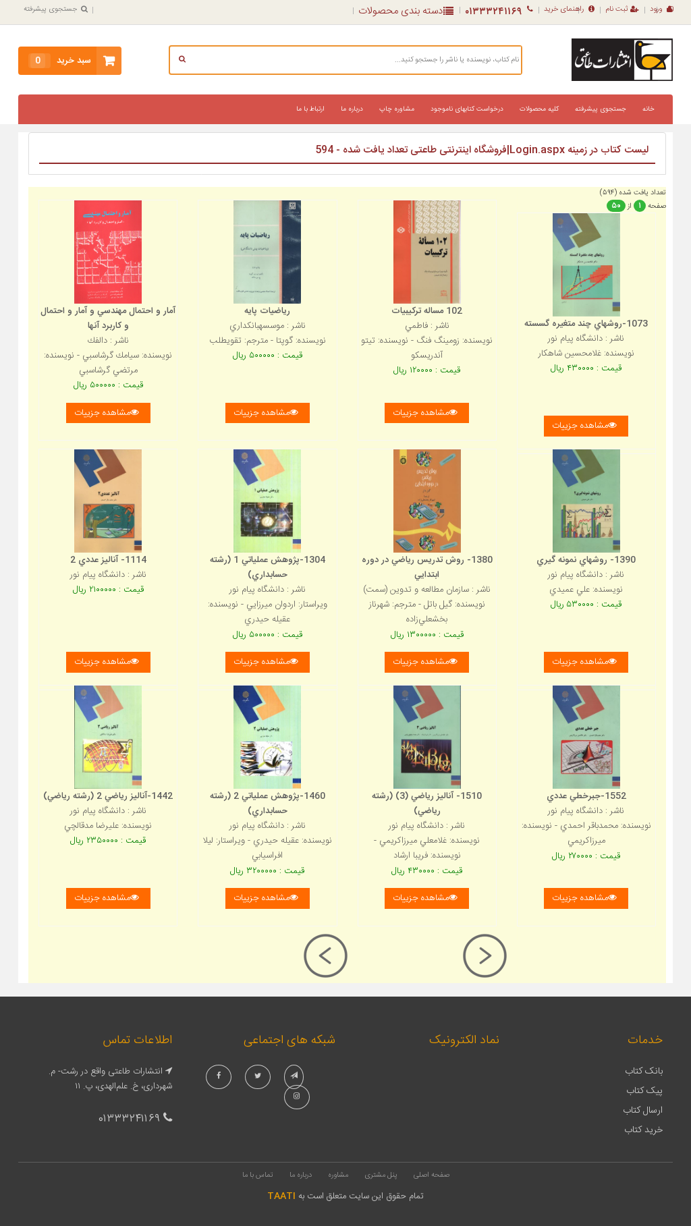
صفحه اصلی (431, 1175)
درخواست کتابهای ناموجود (467, 109)
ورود (656, 9)
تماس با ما (257, 1175)
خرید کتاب (643, 1130)
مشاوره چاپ (396, 109)
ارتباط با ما (310, 109)
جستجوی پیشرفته (50, 9)
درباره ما (352, 109)
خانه (648, 109)
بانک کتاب (644, 1071)
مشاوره (338, 1175)
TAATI (281, 1196)
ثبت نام (616, 9)
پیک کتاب (644, 1091)
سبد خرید (63, 60)
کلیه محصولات (539, 109)
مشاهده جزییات (102, 413)
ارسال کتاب (643, 1111)
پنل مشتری (380, 1175)
